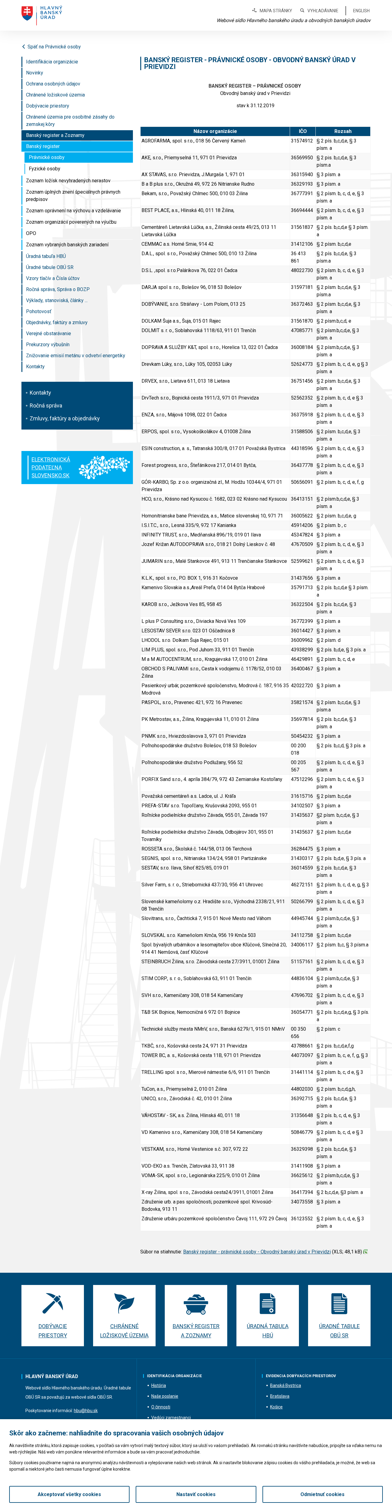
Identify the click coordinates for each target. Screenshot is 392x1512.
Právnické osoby (47, 157)
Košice (276, 1406)
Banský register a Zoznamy (55, 135)
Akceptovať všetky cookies (69, 1494)
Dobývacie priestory (47, 106)
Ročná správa (46, 405)
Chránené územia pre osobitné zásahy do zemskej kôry (70, 120)
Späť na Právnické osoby (54, 47)
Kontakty (35, 366)
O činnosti (160, 1406)
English (361, 10)
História (158, 1385)
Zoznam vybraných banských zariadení (67, 245)
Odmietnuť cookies (322, 1494)
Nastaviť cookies (196, 1494)
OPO (31, 233)
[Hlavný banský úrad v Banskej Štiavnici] (41, 15)
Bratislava (279, 1396)
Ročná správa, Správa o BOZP (58, 289)
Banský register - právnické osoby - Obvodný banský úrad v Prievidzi (257, 1252)
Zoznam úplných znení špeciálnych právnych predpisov (73, 195)
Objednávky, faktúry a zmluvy (57, 322)
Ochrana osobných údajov (53, 84)
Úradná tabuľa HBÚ (46, 256)
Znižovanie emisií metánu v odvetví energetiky (75, 355)
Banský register (43, 146)
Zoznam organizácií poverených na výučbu (71, 222)
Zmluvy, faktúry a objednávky (65, 418)
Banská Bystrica (285, 1385)
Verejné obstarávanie (48, 333)
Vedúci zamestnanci (171, 1417)
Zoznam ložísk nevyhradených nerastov (68, 181)
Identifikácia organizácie (52, 62)
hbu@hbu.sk (86, 1410)
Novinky (34, 73)
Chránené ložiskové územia (55, 95)
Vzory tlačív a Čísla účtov (53, 278)
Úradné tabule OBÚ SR (50, 267)
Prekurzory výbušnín (48, 344)
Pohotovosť (38, 311)
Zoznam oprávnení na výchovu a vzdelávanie (73, 211)
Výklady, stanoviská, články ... (57, 300)
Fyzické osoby (44, 169)
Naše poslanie (164, 1396)
